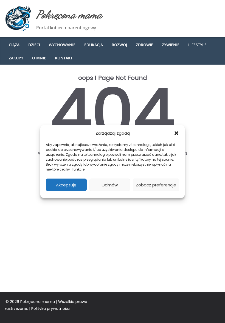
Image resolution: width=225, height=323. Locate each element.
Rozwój (119, 44)
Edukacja (93, 44)
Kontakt (64, 57)
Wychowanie (62, 44)
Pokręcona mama (69, 14)
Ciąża (14, 44)
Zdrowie (144, 44)
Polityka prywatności (50, 308)
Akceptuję (66, 185)
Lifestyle (197, 44)
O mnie (39, 57)
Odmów (110, 185)
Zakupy (16, 57)
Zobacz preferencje (156, 185)
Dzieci (34, 44)
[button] (176, 133)
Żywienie (170, 44)
